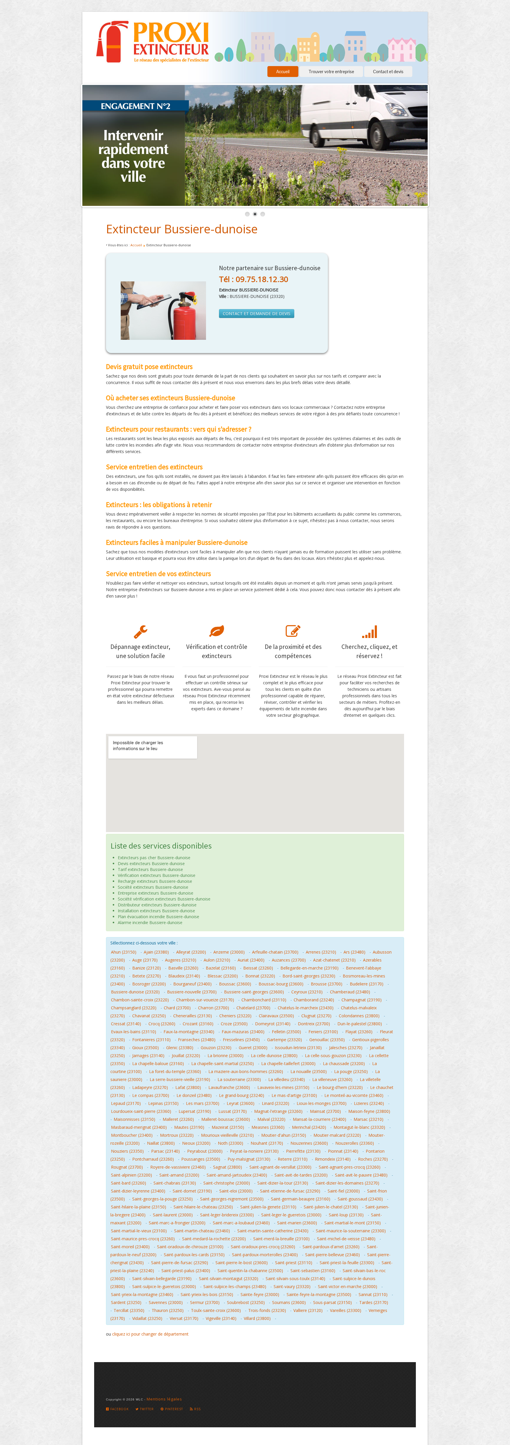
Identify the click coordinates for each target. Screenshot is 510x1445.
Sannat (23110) (373, 1294)
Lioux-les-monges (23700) (321, 1103)
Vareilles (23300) (345, 1310)
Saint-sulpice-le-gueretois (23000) (164, 1286)
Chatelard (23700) (253, 1008)
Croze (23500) (234, 1023)
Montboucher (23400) (132, 1135)
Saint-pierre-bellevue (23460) (332, 1254)
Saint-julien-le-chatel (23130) (331, 1207)
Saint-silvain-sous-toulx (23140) (295, 1278)
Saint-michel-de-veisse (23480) (346, 1238)
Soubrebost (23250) (246, 1302)
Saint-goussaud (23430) (360, 1199)
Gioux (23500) (145, 1047)
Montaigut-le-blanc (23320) (359, 1127)
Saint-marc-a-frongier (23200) (177, 1223)
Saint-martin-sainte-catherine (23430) (272, 1231)
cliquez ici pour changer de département (150, 1334)
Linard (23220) (275, 1103)
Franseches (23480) (196, 1039)
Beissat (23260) (258, 968)
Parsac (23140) (165, 1151)
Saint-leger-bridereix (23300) (227, 1215)
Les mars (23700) (202, 1103)
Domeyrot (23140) (272, 1023)
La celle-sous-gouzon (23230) (333, 1055)
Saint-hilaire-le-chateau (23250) (203, 1207)
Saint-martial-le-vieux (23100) (139, 1231)
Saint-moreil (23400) (130, 1246)
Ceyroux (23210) (307, 992)
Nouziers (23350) (127, 1151)
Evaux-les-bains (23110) (133, 1031)
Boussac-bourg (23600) (281, 984)
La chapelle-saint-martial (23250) (222, 1063)
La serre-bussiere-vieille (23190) (180, 1079)
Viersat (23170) (184, 1318)
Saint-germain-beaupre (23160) (300, 1199)
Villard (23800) (257, 1318)
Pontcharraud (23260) (153, 1159)
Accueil (283, 71)
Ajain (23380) (156, 952)
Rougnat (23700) (127, 1167)
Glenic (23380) (179, 1047)
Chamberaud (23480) (350, 992)
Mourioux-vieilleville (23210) (227, 1135)
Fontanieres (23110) (151, 1039)
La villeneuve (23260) (332, 1079)
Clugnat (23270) (316, 1015)
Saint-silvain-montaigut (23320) (228, 1278)
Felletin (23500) (286, 1031)
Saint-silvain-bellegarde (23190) (162, 1278)
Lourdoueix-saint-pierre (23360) (141, 1111)
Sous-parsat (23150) (332, 1302)
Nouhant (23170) (267, 1143)
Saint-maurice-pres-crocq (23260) (143, 1238)
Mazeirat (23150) (228, 1127)
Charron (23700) (213, 1008)
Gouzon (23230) (216, 1047)
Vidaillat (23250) (147, 1318)
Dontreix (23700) (314, 1023)
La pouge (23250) (351, 1071)
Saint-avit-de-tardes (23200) (301, 1175)
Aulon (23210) (217, 960)
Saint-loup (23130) (346, 1215)
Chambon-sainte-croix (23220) (140, 1000)
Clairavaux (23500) (276, 1015)
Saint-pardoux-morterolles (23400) (265, 1254)
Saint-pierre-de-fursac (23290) (179, 1262)
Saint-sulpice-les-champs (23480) (234, 1286)
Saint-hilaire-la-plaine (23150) (138, 1207)
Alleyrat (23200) (191, 952)
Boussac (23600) (235, 984)
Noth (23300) (230, 1143)
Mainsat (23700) (325, 1111)
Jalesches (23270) (345, 1047)
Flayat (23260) (358, 1031)
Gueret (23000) (253, 1047)
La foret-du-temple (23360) (175, 1071)
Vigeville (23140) (221, 1318)
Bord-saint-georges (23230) (308, 976)
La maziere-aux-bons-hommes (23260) (245, 1071)
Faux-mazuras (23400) (243, 1031)
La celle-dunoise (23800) (274, 1055)
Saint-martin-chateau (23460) (202, 1231)
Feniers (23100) (323, 1031)
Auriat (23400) (251, 960)
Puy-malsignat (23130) (249, 1159)
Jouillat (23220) (186, 1055)
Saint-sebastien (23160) (312, 1270)
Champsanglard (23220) (133, 1008)
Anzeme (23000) (229, 952)
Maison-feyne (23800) (369, 1111)
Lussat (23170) (232, 1111)
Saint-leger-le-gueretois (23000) (291, 1215)
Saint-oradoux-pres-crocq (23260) (263, 1246)
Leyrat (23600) (240, 1103)
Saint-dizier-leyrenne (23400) (138, 1191)
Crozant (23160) (198, 1023)
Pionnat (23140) (343, 1151)
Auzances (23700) (289, 960)
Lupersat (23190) (195, 1111)
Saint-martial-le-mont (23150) (352, 1223)
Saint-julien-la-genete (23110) (268, 1207)
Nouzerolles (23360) (354, 1143)
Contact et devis (388, 71)
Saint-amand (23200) (179, 1175)
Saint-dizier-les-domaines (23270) (347, 1183)
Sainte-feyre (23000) (260, 1294)
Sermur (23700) (205, 1302)
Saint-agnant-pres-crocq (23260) (349, 1167)
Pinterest (173, 1409)
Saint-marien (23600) (297, 1223)
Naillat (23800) (161, 1143)
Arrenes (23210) (321, 952)
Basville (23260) (183, 968)
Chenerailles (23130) (192, 1015)
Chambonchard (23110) (263, 1000)
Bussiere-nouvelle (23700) (192, 992)
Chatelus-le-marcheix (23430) (306, 1008)
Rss (197, 1409)
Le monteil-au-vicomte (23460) (353, 1095)
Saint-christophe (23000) (226, 1183)
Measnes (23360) (268, 1127)
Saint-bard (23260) (128, 1183)
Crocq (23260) (161, 1023)
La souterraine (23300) (239, 1079)
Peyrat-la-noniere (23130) (254, 1151)
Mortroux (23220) (177, 1135)
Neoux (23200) (196, 1143)
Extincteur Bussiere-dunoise (182, 229)
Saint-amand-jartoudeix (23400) (237, 1175)
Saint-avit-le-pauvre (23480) (361, 1175)
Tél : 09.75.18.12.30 (253, 279)
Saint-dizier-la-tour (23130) (282, 1183)
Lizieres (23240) (369, 1103)
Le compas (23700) (150, 1095)
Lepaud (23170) (126, 1103)
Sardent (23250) (126, 1302)
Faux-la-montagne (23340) (189, 1031)
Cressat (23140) (126, 1023)
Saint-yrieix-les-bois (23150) (207, 1294)
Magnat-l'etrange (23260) (278, 1111)
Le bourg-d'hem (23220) (340, 1087)
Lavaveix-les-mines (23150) (283, 1087)
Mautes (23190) (189, 1127)
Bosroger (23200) (149, 984)
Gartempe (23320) (284, 1039)
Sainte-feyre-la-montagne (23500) (319, 1294)
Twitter (146, 1409)
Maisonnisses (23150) (134, 1119)
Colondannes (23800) (359, 1015)
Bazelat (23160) (221, 968)
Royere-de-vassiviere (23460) (178, 1167)
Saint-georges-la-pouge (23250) (162, 1199)
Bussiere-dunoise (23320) (135, 992)
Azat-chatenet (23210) (334, 960)
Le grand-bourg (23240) (241, 1095)
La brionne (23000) (225, 1055)
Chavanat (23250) (149, 1015)
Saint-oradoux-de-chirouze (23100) (190, 1246)
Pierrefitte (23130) (303, 1151)
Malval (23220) (271, 1119)
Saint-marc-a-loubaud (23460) (241, 1223)
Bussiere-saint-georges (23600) (254, 992)
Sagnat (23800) (227, 1167)
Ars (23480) (354, 952)
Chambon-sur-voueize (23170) (205, 1000)
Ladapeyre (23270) (150, 1087)
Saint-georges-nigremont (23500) (232, 1199)
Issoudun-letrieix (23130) (298, 1047)
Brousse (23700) (326, 984)
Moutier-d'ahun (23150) (283, 1135)
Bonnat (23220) (260, 976)
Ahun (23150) (123, 952)
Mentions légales (164, 1399)
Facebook (119, 1409)
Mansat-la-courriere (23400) (319, 1119)
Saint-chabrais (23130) (174, 1183)
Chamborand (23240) (314, 1000)
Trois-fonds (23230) (267, 1310)
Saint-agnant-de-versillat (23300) (280, 1167)
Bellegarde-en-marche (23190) (309, 968)
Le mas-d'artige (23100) (294, 1095)
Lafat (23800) (188, 1087)
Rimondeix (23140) (333, 1159)
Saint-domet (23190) (192, 1191)
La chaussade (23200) (344, 1063)
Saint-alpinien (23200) (131, 1175)
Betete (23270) (146, 976)
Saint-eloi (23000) (236, 1191)
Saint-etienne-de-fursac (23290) (290, 1191)
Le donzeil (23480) (194, 1095)
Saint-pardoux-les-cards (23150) (194, 1254)
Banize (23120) (146, 968)
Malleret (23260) (178, 1119)
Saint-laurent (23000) (173, 1215)
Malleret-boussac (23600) (225, 1119)
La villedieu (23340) (286, 1079)
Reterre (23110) (293, 1159)
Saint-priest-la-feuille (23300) (347, 1262)
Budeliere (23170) (366, 984)
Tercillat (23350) (129, 1310)
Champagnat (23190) (361, 1000)
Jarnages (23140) (148, 1055)
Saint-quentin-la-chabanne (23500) (250, 1270)
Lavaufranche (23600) (229, 1087)
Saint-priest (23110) (293, 1262)
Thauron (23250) (168, 1310)
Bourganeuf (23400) (192, 984)
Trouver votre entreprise (331, 71)
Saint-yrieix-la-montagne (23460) (142, 1294)
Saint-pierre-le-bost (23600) (241, 1262)
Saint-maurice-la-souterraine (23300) (351, 1231)
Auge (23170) (145, 960)
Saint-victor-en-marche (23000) (347, 1286)
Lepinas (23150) (163, 1103)
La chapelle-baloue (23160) (158, 1063)
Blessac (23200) (222, 976)
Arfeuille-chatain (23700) (275, 952)
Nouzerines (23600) (309, 1143)
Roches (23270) (373, 1159)
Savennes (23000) (166, 1302)
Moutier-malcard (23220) (337, 1135)
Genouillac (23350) (327, 1039)
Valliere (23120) (308, 1310)
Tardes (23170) (373, 1302)
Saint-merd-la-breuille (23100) (281, 1238)
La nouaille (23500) (308, 1071)
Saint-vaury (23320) (292, 1286)
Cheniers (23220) (235, 1015)
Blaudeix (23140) (184, 976)
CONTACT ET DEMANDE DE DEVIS (256, 313)
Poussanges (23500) (200, 1159)
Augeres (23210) (180, 960)
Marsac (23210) (368, 1119)
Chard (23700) (177, 1008)
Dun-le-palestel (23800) (359, 1023)
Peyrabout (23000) (205, 1151)
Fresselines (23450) (241, 1039)
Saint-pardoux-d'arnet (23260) (331, 1246)
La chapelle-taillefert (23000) (288, 1063)
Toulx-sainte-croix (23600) (216, 1310)
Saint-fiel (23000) (344, 1191)
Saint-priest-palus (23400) (185, 1270)
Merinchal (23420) (309, 1127)
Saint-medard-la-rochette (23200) (214, 1238)
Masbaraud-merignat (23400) (139, 1127)
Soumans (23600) (289, 1302)
